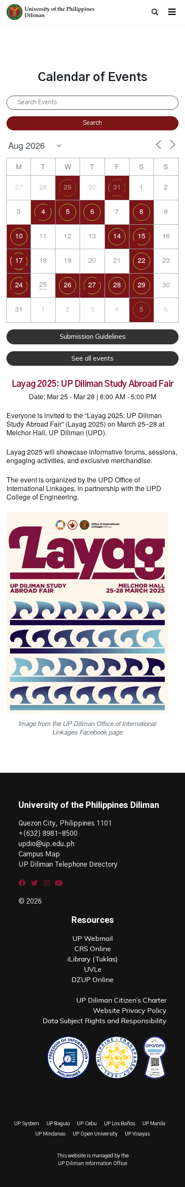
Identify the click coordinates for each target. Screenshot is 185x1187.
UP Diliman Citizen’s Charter (121, 1000)
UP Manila (153, 1123)
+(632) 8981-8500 (47, 833)
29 (67, 187)
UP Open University (95, 1133)
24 (19, 284)
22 (141, 260)
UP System (26, 1123)
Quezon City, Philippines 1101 (65, 823)
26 (67, 284)
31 (117, 187)
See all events (92, 358)
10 (19, 236)
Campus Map (39, 854)
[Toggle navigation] (172, 12)
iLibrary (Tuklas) (92, 959)
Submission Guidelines (93, 336)
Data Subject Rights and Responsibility (104, 1020)
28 (117, 284)
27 (92, 284)
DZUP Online (92, 979)
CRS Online (92, 948)
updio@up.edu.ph (46, 844)
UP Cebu (87, 1123)
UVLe (93, 969)
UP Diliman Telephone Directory (67, 864)
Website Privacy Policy (129, 1010)
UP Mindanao (50, 1133)
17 (19, 260)
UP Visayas (137, 1133)
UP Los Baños (119, 1123)
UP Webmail (92, 938)
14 (117, 236)
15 (141, 236)
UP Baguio (58, 1123)
